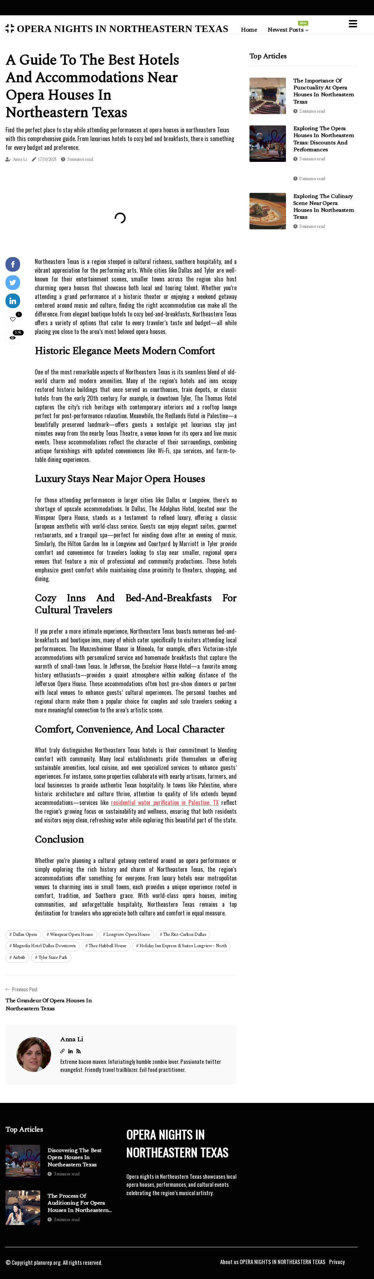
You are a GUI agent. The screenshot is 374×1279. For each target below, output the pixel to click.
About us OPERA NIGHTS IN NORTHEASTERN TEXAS (272, 1261)
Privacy (337, 1261)
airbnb (19, 957)
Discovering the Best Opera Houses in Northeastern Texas (74, 1157)
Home (249, 30)
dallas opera (25, 934)
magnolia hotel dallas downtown (44, 945)
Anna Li (20, 159)
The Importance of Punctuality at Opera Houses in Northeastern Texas (323, 91)
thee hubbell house (107, 945)
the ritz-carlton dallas (184, 934)
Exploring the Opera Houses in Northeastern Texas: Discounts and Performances (323, 139)
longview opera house (128, 934)
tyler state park (52, 957)
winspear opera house (71, 934)
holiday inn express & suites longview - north (183, 945)
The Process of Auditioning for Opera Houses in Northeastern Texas (77, 1203)
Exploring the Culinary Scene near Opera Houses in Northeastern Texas (323, 207)
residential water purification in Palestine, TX (164, 802)
